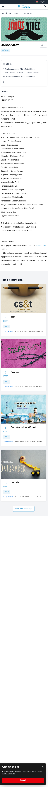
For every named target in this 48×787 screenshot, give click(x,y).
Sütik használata (8, 774)
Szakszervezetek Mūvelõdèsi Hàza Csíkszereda (19, 69)
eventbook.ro (41, 245)
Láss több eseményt (23, 509)
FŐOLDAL (8, 13)
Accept (23, 780)
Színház (17, 13)
